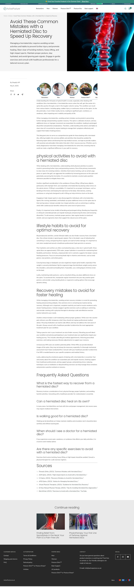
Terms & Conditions (29, 556)
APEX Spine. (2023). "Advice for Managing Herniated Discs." (58, 481)
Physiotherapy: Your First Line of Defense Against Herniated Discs (83, 535)
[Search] (125, 8)
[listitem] (14, 94)
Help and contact (127, 3)
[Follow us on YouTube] (127, 556)
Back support (89, 9)
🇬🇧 (97, 9)
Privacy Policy (27, 559)
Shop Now (85, 1)
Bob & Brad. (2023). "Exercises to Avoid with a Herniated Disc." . (63, 491)
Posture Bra (78, 9)
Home (5, 16)
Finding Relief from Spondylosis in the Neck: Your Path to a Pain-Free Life (50, 535)
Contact (6, 556)
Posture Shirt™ (66, 9)
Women (55, 9)
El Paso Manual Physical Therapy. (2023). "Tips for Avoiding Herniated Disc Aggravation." (68, 488)
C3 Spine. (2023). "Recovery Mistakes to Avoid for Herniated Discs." (61, 478)
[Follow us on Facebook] (117, 556)
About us (113, 3)
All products (56, 569)
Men (48, 9)
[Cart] (129, 9)
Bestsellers (40, 9)
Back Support (56, 566)
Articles (10, 16)
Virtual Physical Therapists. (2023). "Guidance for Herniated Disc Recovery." (64, 485)
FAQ (5, 562)
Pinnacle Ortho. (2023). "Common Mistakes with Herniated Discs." (60, 472)
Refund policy (27, 562)
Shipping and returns (10, 559)
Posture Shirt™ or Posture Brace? (34, 566)
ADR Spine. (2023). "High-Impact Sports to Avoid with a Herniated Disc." (63, 475)
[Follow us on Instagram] (122, 556)
